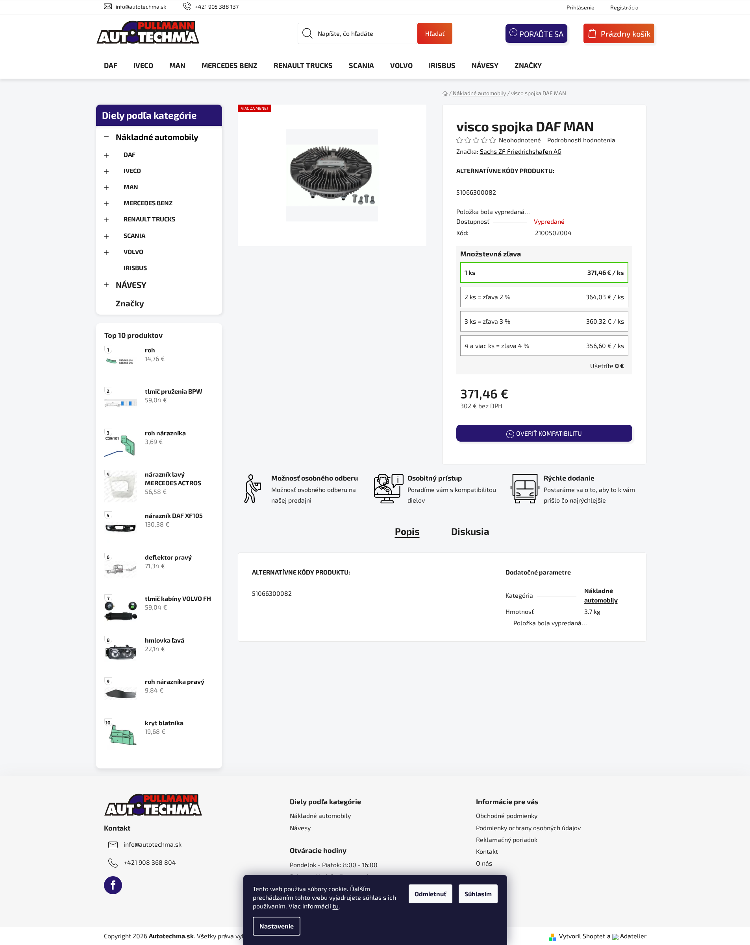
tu (336, 906)
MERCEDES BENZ (148, 202)
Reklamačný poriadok (506, 839)
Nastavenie (276, 926)
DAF (129, 154)
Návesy (300, 827)
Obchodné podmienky (506, 815)
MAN (131, 186)
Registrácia (624, 7)
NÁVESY (131, 284)
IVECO (132, 170)
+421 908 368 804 (150, 862)
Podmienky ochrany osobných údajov (528, 827)
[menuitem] (110, 65)
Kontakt (487, 851)
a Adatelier (626, 935)
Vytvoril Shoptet (582, 935)
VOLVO (133, 251)
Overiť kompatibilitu (549, 433)
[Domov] (445, 93)
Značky (130, 303)
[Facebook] (113, 885)
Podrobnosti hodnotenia (581, 140)
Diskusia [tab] (470, 531)
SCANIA (134, 235)
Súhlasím (478, 893)
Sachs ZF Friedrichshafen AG (520, 151)
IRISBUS (135, 267)
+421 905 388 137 (217, 6)
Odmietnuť (430, 893)
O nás (484, 863)
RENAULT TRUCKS (149, 219)
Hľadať (434, 33)
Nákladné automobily (157, 137)
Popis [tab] (407, 531)
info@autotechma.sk (141, 6)
